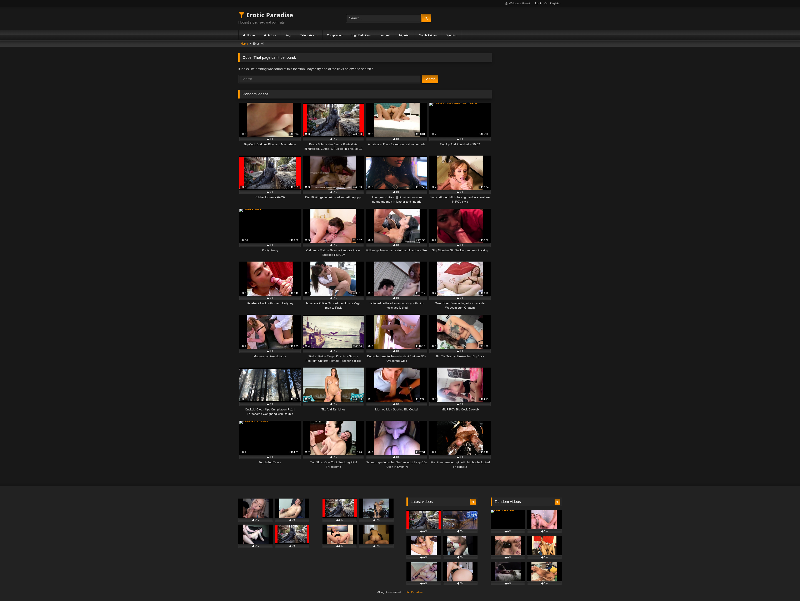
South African (428, 35)
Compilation (334, 35)
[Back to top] (787, 589)
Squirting (451, 35)
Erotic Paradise (269, 15)
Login (538, 3)
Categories (307, 35)
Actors (272, 35)
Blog (288, 35)
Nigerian (404, 35)
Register (555, 3)
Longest (385, 35)
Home (251, 35)
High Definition (361, 35)
